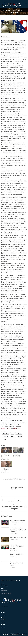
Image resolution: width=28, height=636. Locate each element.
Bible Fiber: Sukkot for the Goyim (17, 555)
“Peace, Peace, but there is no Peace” (5, 468)
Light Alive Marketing (14, 634)
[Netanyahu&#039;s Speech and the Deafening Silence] (6, 450)
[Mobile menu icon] (26, 4)
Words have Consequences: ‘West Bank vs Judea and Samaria (17, 563)
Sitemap (23, 634)
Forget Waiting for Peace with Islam (17, 454)
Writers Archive (6, 23)
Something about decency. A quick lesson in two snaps (17, 521)
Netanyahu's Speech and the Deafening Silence (5, 455)
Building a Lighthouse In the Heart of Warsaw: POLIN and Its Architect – (18, 546)
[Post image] (5, 522)
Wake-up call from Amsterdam (18, 537)
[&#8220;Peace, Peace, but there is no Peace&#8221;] (6, 464)
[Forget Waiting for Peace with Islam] (18, 450)
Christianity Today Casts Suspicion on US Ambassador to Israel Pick (18, 529)
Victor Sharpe (5, 21)
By (9, 479)
